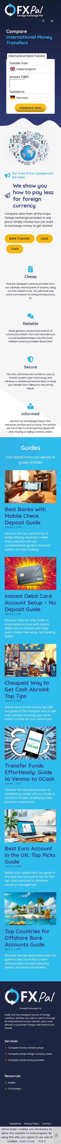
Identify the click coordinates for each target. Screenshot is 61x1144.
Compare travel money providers (26, 1060)
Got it (42, 1141)
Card (44, 238)
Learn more (27, 1141)
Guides (11, 1082)
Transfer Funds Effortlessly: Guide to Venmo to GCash (29, 772)
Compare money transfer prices (25, 1047)
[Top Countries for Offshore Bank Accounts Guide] (30, 923)
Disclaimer (15, 1123)
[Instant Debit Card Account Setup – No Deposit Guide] (30, 588)
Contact (46, 1123)
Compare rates (30, 108)
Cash (14, 249)
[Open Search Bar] (43, 21)
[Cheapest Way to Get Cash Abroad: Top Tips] (30, 675)
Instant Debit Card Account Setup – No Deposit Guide (30, 602)
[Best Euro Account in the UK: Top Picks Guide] (30, 840)
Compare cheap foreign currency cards (30, 1053)
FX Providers (14, 1088)
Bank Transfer (19, 238)
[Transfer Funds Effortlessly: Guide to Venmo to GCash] (30, 757)
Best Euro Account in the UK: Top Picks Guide (30, 855)
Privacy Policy (31, 1123)
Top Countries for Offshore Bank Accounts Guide (27, 938)
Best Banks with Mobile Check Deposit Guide (25, 516)
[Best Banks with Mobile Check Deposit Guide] (30, 501)
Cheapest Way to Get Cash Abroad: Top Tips (27, 689)
